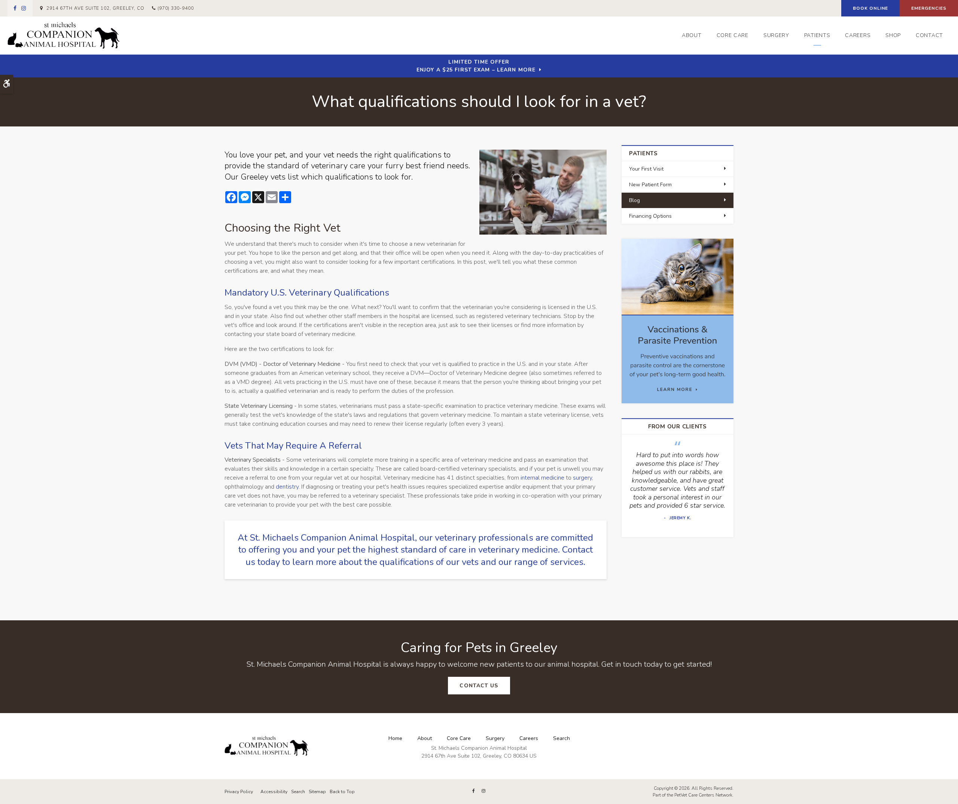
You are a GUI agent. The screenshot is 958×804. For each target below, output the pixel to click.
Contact (929, 35)
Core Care (732, 35)
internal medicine (542, 478)
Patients (817, 35)
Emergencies (928, 8)
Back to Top (342, 792)
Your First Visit (646, 168)
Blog (634, 200)
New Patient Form (650, 184)
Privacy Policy (239, 792)
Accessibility (273, 792)
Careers (857, 35)
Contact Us (479, 685)
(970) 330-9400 (176, 8)
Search (561, 738)
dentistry (287, 487)
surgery (582, 478)
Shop (893, 35)
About (692, 35)
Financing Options (650, 216)
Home (395, 738)
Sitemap (317, 792)
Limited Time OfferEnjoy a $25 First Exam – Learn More (476, 65)
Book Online (870, 8)
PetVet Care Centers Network (703, 795)
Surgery (776, 35)
